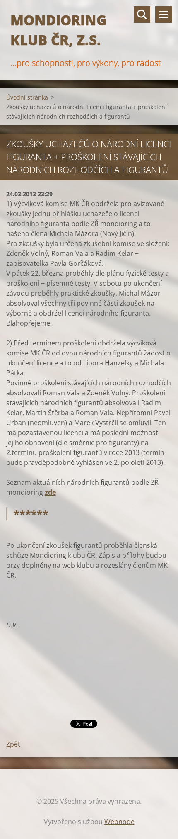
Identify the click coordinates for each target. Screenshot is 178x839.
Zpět (13, 744)
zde (50, 492)
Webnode (119, 821)
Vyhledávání (142, 14)
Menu (163, 14)
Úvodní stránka (27, 97)
